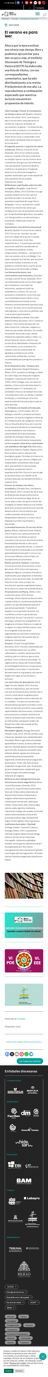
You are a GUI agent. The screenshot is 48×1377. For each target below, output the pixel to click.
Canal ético (24, 1342)
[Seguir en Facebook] (18, 2)
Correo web (25, 1338)
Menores (10, 1338)
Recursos (29, 1325)
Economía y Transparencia (17, 1334)
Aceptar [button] (9, 1371)
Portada (21, 1018)
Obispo (24, 1317)
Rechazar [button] (19, 1371)
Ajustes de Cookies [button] (18, 1363)
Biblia (9, 1307)
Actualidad (11, 1321)
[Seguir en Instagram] (27, 2)
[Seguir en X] (22, 2)
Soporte (10, 1342)
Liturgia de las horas (15, 1292)
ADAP (33, 1302)
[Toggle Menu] (37, 14)
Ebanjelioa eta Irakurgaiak (17, 1297)
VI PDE (10, 1287)
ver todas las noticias (30, 1061)
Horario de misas (13, 1302)
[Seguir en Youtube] (31, 2)
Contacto (39, 7)
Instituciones (12, 1330)
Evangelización (13, 1325)
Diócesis (10, 1317)
